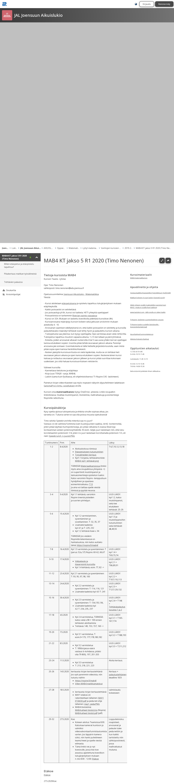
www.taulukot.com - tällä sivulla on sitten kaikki (147, 312)
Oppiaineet (61, 248)
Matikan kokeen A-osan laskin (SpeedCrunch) (147, 298)
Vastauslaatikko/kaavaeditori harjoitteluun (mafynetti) (150, 293)
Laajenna (164, 260)
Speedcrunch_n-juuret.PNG (62, 436)
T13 (91, 484)
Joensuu (5, 248)
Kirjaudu (147, 4)
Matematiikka (74, 248)
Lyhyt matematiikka (90, 248)
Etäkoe (95, 758)
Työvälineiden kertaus (85, 454)
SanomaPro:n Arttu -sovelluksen (59, 385)
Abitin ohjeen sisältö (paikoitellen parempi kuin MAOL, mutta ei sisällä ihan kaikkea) (148, 306)
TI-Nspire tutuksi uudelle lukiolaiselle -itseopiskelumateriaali (144, 325)
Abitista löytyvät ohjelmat (139, 339)
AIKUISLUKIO (49, 248)
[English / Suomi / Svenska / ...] (135, 4)
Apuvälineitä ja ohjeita (144, 287)
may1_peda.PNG (92, 704)
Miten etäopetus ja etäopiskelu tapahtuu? (19, 265)
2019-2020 (129, 248)
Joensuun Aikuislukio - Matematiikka (81, 294)
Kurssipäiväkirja (55, 408)
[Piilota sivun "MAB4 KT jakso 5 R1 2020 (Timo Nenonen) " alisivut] (36, 257)
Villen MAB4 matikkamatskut (89, 683)
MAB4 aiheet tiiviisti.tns (86, 710)
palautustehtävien (117, 674)
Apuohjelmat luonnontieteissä (141, 334)
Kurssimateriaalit (141, 274)
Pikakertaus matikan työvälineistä (20, 273)
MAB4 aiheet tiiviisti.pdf (86, 713)
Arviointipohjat (13, 294)
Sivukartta (11, 290)
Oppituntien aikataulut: (144, 348)
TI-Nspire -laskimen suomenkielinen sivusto (147, 320)
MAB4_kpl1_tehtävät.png (87, 461)
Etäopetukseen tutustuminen (89, 451)
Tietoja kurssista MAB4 (60, 275)
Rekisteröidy (164, 4)
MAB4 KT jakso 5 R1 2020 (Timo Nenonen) (154, 248)
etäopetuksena (69, 303)
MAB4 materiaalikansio (138, 278)
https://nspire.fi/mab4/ (87, 545)
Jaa (168, 260)
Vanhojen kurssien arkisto (111, 248)
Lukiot (14, 248)
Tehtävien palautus (13, 282)
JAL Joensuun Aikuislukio (30, 248)
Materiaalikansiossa (90, 466)
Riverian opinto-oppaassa (84, 315)
